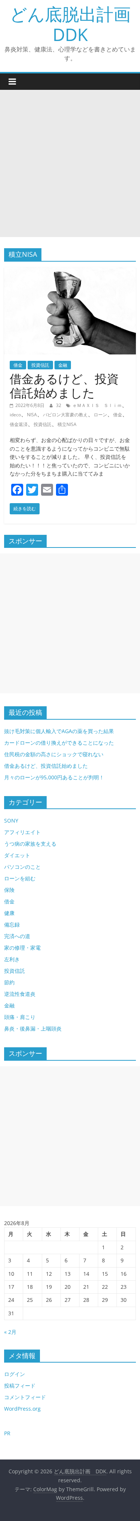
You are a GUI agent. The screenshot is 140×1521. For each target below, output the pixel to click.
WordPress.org (22, 1408)
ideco (15, 414)
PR (7, 1433)
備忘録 (12, 924)
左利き (12, 959)
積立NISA (67, 424)
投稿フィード (19, 1385)
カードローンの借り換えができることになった (59, 742)
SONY (11, 820)
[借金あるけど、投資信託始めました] (70, 272)
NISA (32, 414)
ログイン (14, 1374)
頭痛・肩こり (19, 1016)
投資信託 (40, 365)
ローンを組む (19, 878)
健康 (9, 912)
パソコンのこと (22, 866)
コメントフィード (25, 1397)
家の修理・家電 (22, 947)
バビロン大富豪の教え (65, 414)
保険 (9, 889)
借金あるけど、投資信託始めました (64, 385)
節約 (9, 982)
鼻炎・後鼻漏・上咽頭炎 (33, 1028)
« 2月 (10, 1331)
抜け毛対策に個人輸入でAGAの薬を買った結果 (59, 731)
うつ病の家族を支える (30, 843)
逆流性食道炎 (19, 993)
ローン (100, 414)
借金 (17, 365)
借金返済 (19, 424)
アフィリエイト (22, 832)
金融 (62, 365)
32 (59, 405)
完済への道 (17, 936)
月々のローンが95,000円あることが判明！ (54, 777)
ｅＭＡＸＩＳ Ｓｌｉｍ (97, 405)
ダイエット (17, 855)
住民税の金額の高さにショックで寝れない (53, 754)
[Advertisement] (70, 163)
